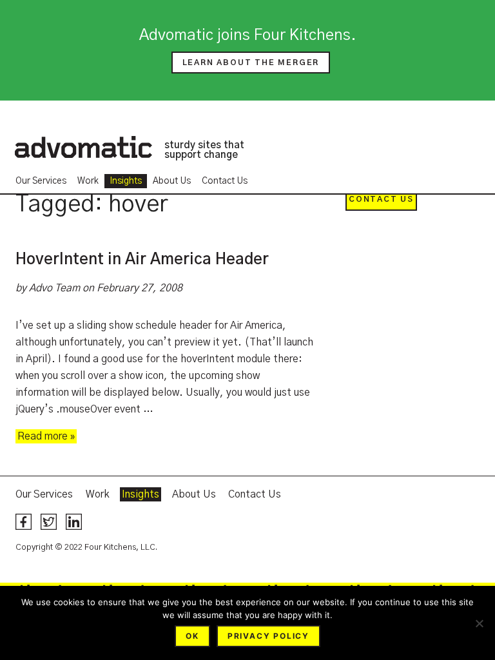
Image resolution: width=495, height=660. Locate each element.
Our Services (40, 181)
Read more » (46, 436)
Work (88, 181)
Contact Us (225, 181)
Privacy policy (268, 636)
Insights (126, 181)
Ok (192, 636)
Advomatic (83, 147)
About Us (172, 181)
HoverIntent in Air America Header (142, 259)
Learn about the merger (251, 62)
